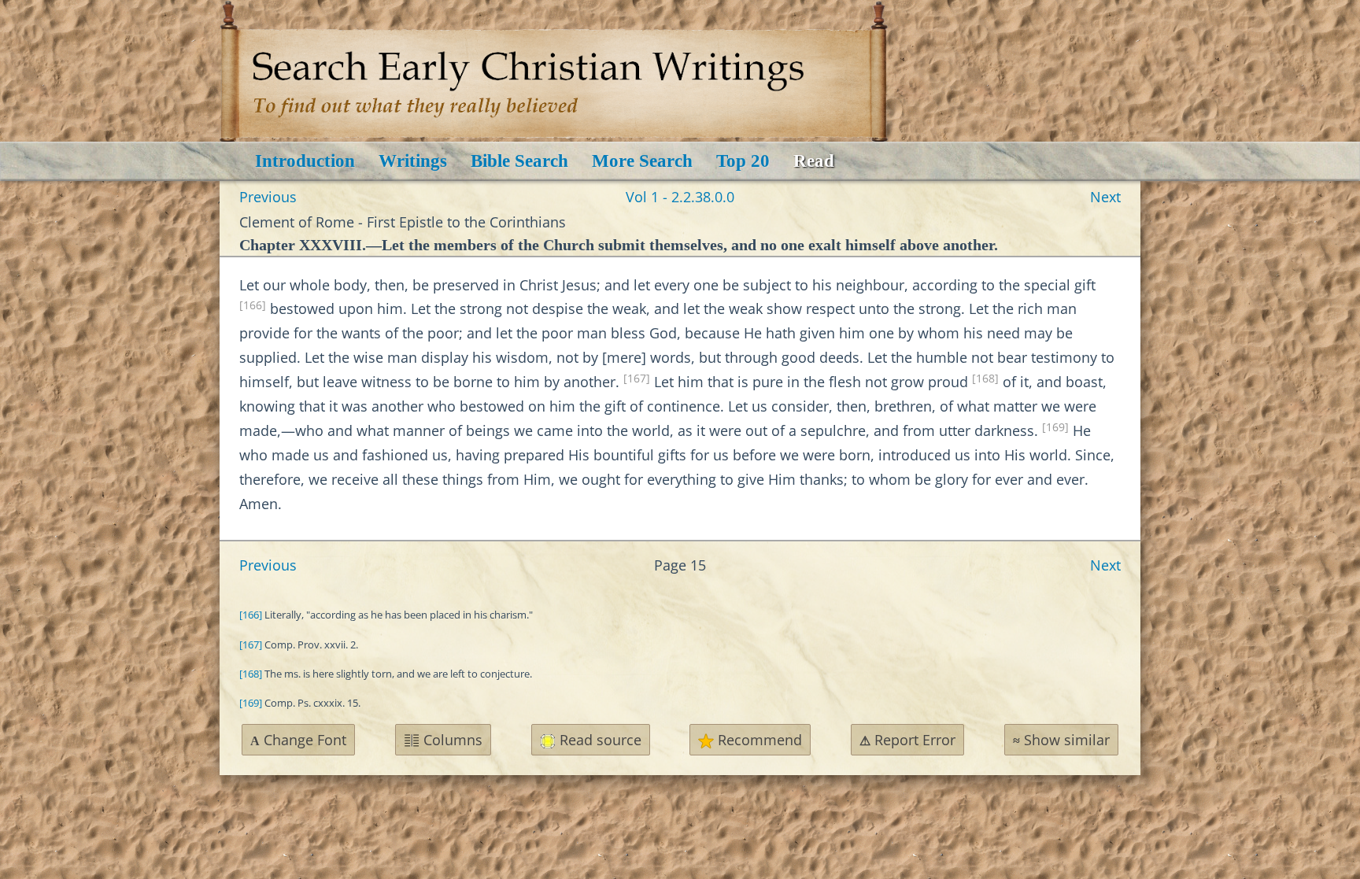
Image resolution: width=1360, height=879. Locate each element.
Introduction (305, 161)
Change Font (298, 739)
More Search (642, 161)
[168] (985, 378)
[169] (1055, 427)
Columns (450, 739)
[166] (252, 305)
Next (1105, 196)
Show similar (1061, 739)
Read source (598, 739)
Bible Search (519, 161)
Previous (268, 196)
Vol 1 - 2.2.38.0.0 (680, 196)
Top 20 (743, 161)
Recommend (758, 739)
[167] (636, 378)
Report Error (907, 739)
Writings (413, 161)
